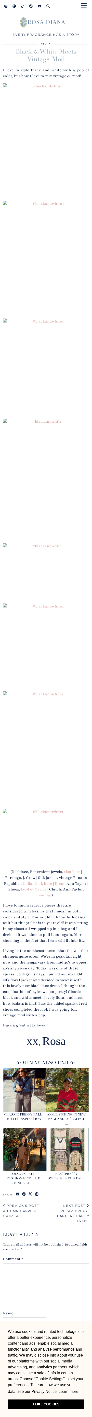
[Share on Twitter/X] (30, 1194)
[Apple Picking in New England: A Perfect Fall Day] (67, 1090)
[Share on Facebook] (24, 1194)
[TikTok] (22, 6)
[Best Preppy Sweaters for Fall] (67, 1149)
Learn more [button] (68, 1391)
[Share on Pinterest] (37, 1194)
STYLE (46, 44)
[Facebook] (31, 6)
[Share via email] (17, 1194)
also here (72, 871)
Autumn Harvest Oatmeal (21, 1211)
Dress (60, 883)
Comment (13, 1258)
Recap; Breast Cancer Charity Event (73, 1213)
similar (45, 895)
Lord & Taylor (33, 889)
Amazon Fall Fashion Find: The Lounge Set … (23, 1178)
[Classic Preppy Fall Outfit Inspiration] (24, 1090)
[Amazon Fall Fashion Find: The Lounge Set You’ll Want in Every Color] (24, 1149)
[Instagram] (6, 6)
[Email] (39, 6)
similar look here (36, 883)
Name (8, 1313)
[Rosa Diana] (46, 23)
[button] (85, 6)
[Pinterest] (14, 6)
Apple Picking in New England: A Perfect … (66, 1119)
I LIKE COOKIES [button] (46, 1404)
